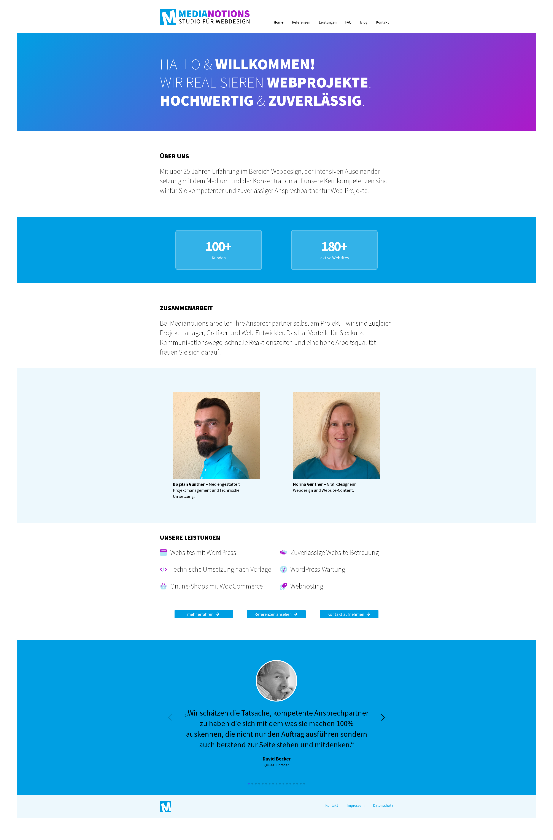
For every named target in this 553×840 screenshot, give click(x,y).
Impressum (355, 805)
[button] (383, 717)
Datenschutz (383, 805)
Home (278, 22)
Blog (363, 22)
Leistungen (328, 22)
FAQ (348, 22)
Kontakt (382, 22)
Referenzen (301, 22)
